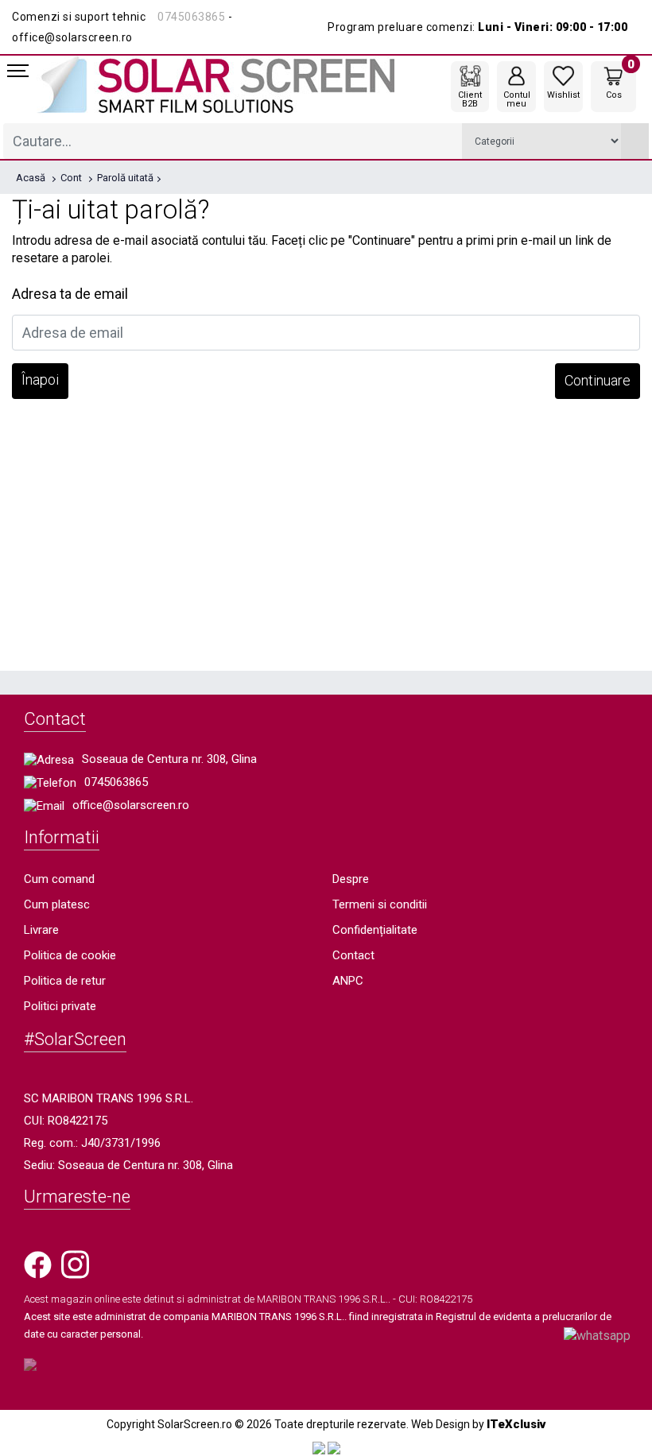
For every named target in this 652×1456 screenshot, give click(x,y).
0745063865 (191, 16)
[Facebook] (38, 1264)
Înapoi (40, 379)
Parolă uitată (125, 178)
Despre (350, 879)
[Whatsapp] (597, 1334)
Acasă (30, 178)
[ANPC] (318, 1447)
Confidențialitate (374, 930)
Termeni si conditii (379, 904)
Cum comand (59, 879)
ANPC (347, 981)
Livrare (41, 930)
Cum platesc (57, 904)
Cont (71, 178)
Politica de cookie (70, 955)
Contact (353, 955)
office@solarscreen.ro (130, 805)
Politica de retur (65, 981)
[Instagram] (75, 1264)
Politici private (60, 1006)
